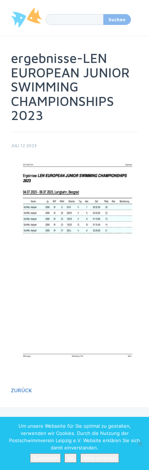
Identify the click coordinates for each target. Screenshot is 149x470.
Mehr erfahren (99, 458)
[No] (140, 443)
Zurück (21, 390)
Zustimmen (45, 458)
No (70, 458)
